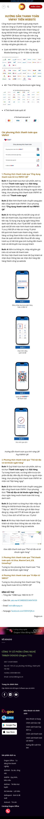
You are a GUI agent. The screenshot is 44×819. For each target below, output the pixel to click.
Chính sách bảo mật (33, 723)
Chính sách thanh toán (34, 734)
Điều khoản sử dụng (33, 719)
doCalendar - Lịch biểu (12, 791)
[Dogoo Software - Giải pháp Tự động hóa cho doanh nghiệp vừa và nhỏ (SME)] (22, 7)
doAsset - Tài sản (10, 802)
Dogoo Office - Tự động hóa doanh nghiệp (10, 763)
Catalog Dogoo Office (10, 806)
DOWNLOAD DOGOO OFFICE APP (22, 1)
